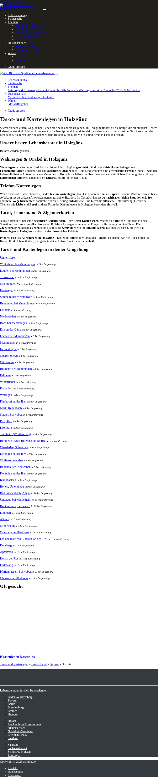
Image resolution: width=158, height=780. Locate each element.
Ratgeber (20, 60)
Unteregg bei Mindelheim (15, 499)
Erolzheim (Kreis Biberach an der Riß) (23, 538)
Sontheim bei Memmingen (16, 296)
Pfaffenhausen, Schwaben (16, 571)
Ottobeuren (7, 362)
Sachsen (13, 744)
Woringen (6, 395)
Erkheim (5, 309)
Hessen (12, 720)
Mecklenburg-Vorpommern (24, 724)
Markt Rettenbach (11, 408)
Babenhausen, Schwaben (15, 467)
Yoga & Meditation (27, 39)
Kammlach (6, 388)
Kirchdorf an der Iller (13, 401)
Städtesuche (15, 18)
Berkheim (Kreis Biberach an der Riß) (23, 440)
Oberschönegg (9, 355)
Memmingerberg (10, 283)
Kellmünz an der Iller (13, 473)
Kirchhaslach (8, 480)
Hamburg (13, 714)
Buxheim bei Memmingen (16, 368)
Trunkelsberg (8, 277)
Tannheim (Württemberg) (15, 434)
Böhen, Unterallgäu (12, 486)
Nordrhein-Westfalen (20, 731)
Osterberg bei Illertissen (14, 532)
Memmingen (7, 342)
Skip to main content (12, 1)
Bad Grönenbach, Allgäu (15, 493)
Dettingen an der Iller (13, 453)
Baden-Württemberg (20, 697)
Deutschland (39, 664)
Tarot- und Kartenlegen (14, 664)
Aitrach (4, 519)
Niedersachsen (16, 727)
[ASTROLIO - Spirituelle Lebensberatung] (21, 8)
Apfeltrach (6, 552)
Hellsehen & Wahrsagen (30, 32)
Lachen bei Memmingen (15, 336)
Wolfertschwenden (11, 460)
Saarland (13, 738)
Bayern (54, 664)
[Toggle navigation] (44, 9)
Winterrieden (8, 381)
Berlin (11, 704)
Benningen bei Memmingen (17, 303)
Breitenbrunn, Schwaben (15, 506)
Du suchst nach (17, 42)
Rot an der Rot (9, 558)
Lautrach (5, 512)
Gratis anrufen (16, 66)
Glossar (20, 56)
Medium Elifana (25, 46)
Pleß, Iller (6, 421)
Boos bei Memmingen (13, 323)
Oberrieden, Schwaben (14, 447)
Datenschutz (15, 771)
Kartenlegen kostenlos (28, 49)
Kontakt (13, 768)
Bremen (12, 710)
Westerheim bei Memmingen (17, 264)
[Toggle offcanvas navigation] (56, 74)
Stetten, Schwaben (11, 414)
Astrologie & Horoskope (30, 25)
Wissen (12, 53)
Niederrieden (8, 316)
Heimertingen (8, 349)
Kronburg (6, 427)
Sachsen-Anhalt (17, 748)
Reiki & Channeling (27, 36)
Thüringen (14, 755)
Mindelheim (7, 525)
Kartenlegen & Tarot (27, 29)
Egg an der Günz (10, 329)
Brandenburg (16, 707)
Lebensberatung (17, 15)
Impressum (14, 775)
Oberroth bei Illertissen (14, 578)
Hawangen (6, 290)
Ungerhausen (8, 257)
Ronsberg (6, 545)
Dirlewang (6, 565)
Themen (13, 22)
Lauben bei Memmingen (15, 270)
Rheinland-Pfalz (17, 734)
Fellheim (5, 375)
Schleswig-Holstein (19, 751)
